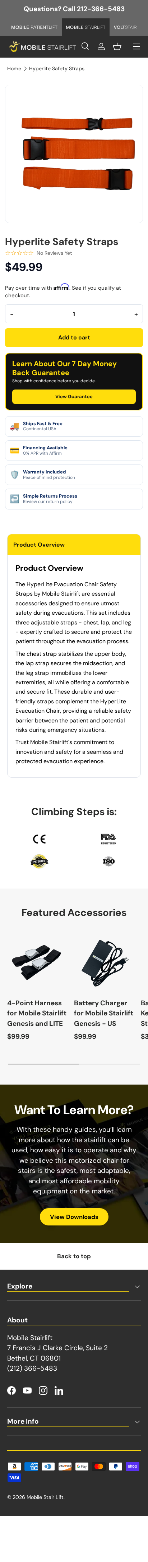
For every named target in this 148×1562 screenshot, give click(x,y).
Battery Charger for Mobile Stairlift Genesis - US (103, 1013)
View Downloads (74, 1217)
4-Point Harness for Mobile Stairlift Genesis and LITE (36, 1013)
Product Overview (39, 544)
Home (14, 68)
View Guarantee (74, 396)
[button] (117, 46)
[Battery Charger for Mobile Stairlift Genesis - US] (104, 961)
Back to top (74, 1256)
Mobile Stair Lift (45, 1497)
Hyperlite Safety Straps (56, 68)
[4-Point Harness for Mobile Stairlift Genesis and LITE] (37, 961)
